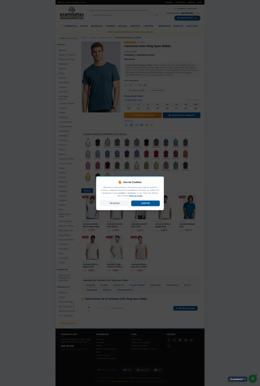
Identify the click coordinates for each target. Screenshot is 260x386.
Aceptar (145, 203)
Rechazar (114, 203)
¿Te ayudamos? (237, 379)
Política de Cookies (136, 196)
